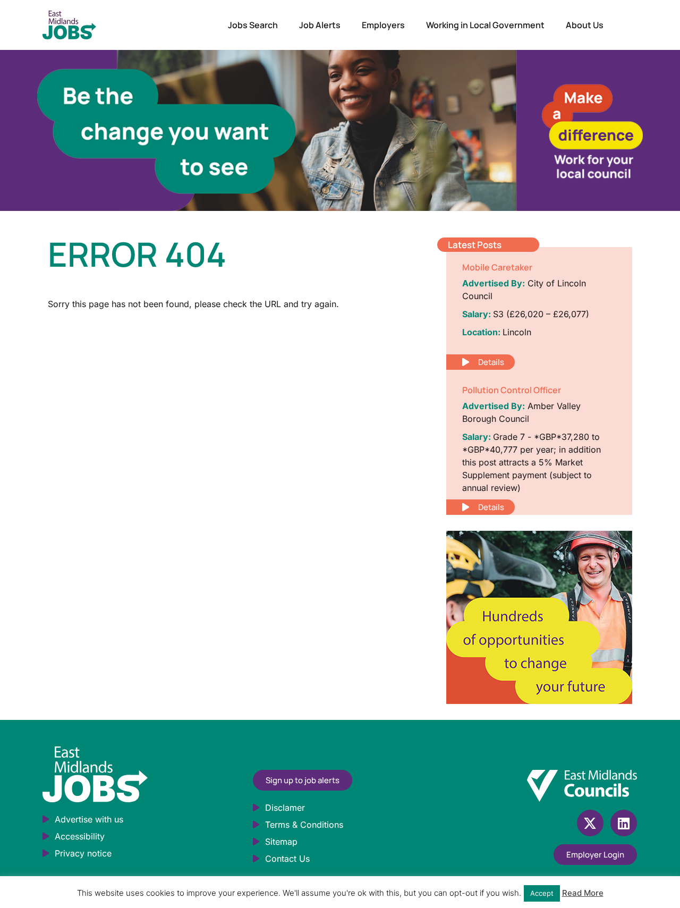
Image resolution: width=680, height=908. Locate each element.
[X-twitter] (590, 823)
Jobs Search (253, 25)
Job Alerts (320, 25)
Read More (583, 893)
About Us (585, 25)
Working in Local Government (485, 25)
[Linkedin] (623, 823)
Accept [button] (542, 893)
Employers (383, 25)
